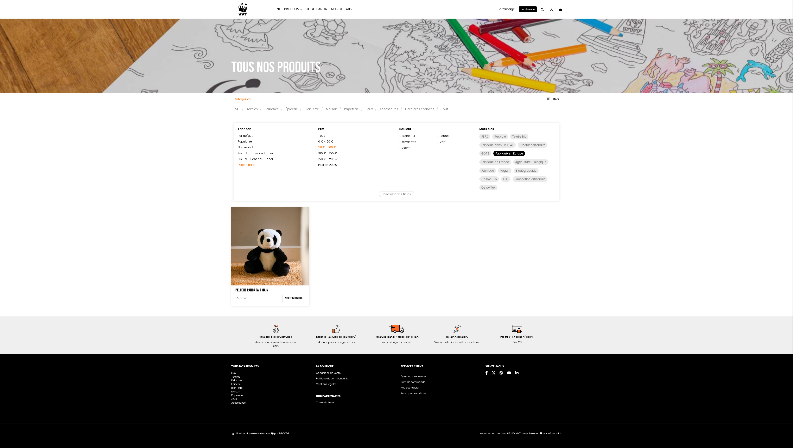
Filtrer (554, 99)
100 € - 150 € (327, 153)
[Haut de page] (785, 431)
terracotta (409, 142)
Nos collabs (341, 9)
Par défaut (245, 135)
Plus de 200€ (327, 165)
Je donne (528, 9)
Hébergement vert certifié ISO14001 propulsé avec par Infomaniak (521, 433)
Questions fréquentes (413, 376)
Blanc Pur (408, 136)
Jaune (444, 136)
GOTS (485, 153)
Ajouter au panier (294, 298)
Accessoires (389, 109)
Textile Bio (519, 136)
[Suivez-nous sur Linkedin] (517, 373)
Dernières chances (419, 109)
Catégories (242, 99)
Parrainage (506, 9)
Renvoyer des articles (413, 393)
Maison (331, 109)
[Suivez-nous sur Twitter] (493, 373)
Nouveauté (246, 147)
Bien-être (312, 109)
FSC (237, 109)
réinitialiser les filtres (396, 194)
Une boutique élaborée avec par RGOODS (262, 433)
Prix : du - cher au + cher (255, 153)
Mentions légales (326, 384)
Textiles (252, 109)
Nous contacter (410, 387)
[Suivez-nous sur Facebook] (486, 373)
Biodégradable (526, 170)
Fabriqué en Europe (509, 153)
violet (406, 148)
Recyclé (500, 136)
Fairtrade (487, 170)
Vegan (504, 170)
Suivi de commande (413, 382)
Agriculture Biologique (530, 162)
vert (442, 142)
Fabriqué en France (495, 162)
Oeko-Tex (488, 187)
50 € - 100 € (327, 147)
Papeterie (351, 109)
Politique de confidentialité (332, 378)
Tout (444, 109)
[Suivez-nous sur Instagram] (501, 373)
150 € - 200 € (328, 159)
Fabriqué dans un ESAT (497, 145)
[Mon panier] (560, 9)
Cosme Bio (489, 179)
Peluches (272, 109)
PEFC (484, 136)
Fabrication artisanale (530, 179)
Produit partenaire (532, 145)
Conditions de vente (328, 373)
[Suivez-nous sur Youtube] (509, 373)
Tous (321, 135)
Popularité (245, 141)
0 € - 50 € (325, 141)
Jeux (369, 109)
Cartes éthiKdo (325, 402)
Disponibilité (246, 165)
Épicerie (292, 109)
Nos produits (288, 9)
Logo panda (317, 9)
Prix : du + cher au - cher (255, 159)
